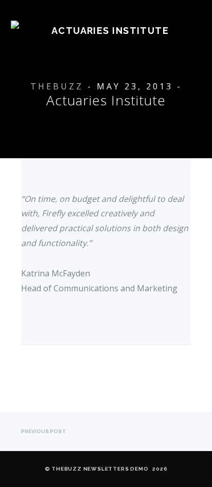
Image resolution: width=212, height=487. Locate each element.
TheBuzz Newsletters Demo (99, 469)
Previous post (43, 431)
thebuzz (56, 86)
